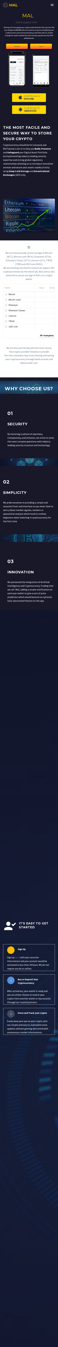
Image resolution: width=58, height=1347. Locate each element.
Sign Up (17, 46)
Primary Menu (52, 5)
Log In (41, 46)
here (17, 957)
